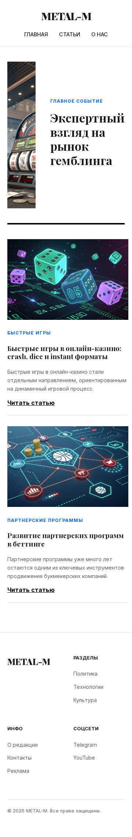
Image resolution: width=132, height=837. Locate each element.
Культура (85, 700)
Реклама (18, 771)
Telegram (85, 745)
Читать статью (31, 402)
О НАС (99, 34)
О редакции (22, 745)
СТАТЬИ (69, 34)
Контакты (19, 757)
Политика (85, 673)
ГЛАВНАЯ (36, 34)
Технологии (88, 687)
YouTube (84, 757)
